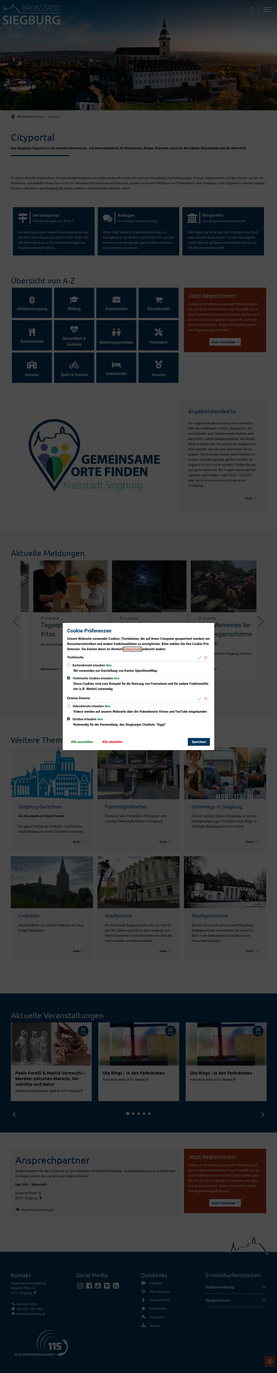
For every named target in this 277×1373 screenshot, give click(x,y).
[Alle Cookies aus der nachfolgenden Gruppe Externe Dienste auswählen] (200, 698)
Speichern (199, 742)
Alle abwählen (112, 742)
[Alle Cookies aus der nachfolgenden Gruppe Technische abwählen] (206, 657)
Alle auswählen (82, 742)
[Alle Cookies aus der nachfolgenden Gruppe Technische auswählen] (200, 657)
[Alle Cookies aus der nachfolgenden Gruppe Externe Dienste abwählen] (206, 698)
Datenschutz (132, 649)
